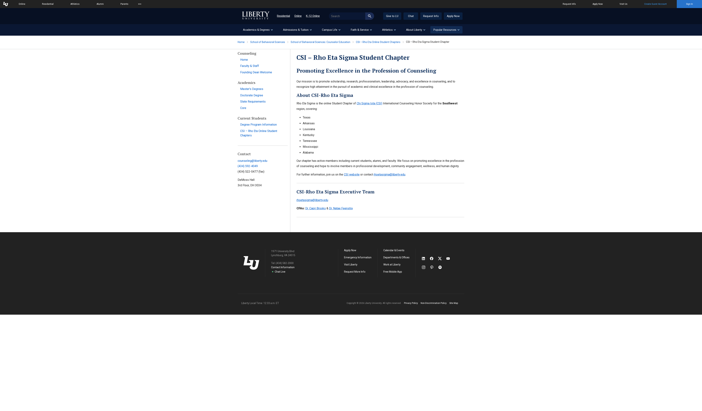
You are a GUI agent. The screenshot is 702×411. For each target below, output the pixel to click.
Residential (48, 4)
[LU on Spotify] (441, 267)
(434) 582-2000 (285, 263)
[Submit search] (369, 16)
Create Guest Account (655, 4)
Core (243, 108)
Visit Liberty (350, 264)
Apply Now (597, 4)
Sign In (689, 4)
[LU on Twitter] (442, 259)
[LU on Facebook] (433, 259)
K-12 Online (313, 16)
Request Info (569, 4)
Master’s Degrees (251, 89)
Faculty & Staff (249, 66)
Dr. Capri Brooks (315, 208)
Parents (124, 4)
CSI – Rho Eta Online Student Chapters (378, 42)
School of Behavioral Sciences (267, 42)
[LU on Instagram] (425, 267)
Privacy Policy (411, 303)
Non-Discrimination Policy (434, 303)
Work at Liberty (392, 264)
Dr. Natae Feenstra (341, 208)
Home (241, 42)
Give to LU (392, 16)
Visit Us (623, 4)
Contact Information (283, 267)
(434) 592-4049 (248, 166)
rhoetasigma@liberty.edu (389, 174)
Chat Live (280, 271)
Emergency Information (357, 257)
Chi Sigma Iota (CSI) (369, 103)
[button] (446, 29)
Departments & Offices (396, 257)
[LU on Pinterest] (433, 267)
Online (22, 4)
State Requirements (253, 101)
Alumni (100, 4)
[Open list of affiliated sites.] (140, 4)
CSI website (352, 174)
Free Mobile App (392, 271)
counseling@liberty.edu (252, 161)
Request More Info (354, 271)
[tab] (258, 30)
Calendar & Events (393, 250)
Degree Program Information (258, 124)
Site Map (453, 303)
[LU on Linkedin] (425, 259)
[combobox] (351, 16)
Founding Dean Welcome (256, 72)
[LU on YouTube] (450, 259)
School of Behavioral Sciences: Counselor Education (320, 42)
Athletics (75, 4)
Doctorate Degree (251, 95)
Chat (411, 16)
